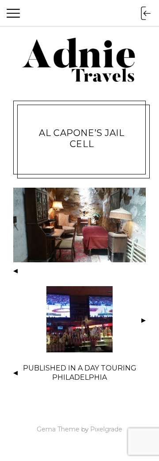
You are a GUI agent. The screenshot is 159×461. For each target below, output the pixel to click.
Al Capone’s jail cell (81, 138)
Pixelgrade (106, 429)
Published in (79, 373)
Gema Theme (58, 429)
